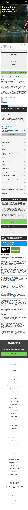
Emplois (14, 419)
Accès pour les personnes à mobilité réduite (13, 284)
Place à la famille (6, 293)
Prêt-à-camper (13, 229)
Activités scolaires (19, 108)
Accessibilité (14, 471)
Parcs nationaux (5, 45)
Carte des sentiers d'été (7, 126)
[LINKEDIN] (22, 487)
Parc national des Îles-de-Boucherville (7, 47)
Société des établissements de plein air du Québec (8, 2)
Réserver (26, 2)
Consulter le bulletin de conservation (10, 99)
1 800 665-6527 (14, 483)
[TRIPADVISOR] (18, 487)
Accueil (14, 51)
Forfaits (20, 106)
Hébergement (12, 106)
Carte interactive (14, 410)
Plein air (4, 108)
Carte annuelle (14, 222)
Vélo (3, 149)
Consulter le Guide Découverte (9, 97)
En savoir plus (12, 336)
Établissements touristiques (14, 385)
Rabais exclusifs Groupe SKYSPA (10, 268)
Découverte (14, 61)
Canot (3, 146)
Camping (14, 232)
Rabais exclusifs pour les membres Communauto (10, 300)
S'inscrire (14, 354)
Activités (4, 106)
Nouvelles (2, 76)
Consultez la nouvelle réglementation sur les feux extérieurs (13, 101)
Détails (14, 264)
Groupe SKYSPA (20, 272)
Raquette (4, 186)
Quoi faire (14, 373)
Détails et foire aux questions (7, 327)
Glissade (4, 193)
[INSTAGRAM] (10, 487)
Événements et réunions (14, 437)
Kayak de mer (5, 142)
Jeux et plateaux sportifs (8, 172)
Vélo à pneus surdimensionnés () (12, 189)
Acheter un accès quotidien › (18, 15)
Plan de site (14, 498)
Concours (14, 446)
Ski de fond (5, 182)
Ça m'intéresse (11, 280)
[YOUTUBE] (14, 487)
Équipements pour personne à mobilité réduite (12, 153)
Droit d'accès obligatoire (20, 72)
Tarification (14, 54)
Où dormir (14, 376)
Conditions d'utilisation (14, 468)
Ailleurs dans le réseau (14, 134)
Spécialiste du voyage (14, 443)
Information (14, 68)
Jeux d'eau (5, 139)
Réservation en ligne (14, 401)
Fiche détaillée (13, 296)
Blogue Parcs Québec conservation (15, 250)
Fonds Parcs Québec (5, 250)
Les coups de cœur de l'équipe (9, 277)
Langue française (14, 474)
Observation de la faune (8, 175)
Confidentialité (14, 465)
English (14, 500)
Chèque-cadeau (14, 404)
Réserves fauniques (14, 382)
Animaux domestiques (14, 459)
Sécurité (14, 456)
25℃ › (6, 15)
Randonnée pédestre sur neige (10, 179)
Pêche (4, 157)
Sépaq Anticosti (14, 388)
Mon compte (14, 413)
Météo (14, 64)
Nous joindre (14, 416)
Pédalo (4, 165)
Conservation (14, 58)
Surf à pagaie (5, 161)
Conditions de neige (14, 407)
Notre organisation (14, 391)
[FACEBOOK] (6, 487)
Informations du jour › (9, 18)
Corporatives (5, 111)
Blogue (14, 428)
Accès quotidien (14, 219)
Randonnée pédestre (7, 114)
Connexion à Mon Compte (22, 2)
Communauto (14, 302)
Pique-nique (5, 168)
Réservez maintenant (7, 72)
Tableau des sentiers (6, 128)
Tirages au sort (14, 434)
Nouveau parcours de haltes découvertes (12, 257)
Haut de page (14, 364)
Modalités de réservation (14, 462)
